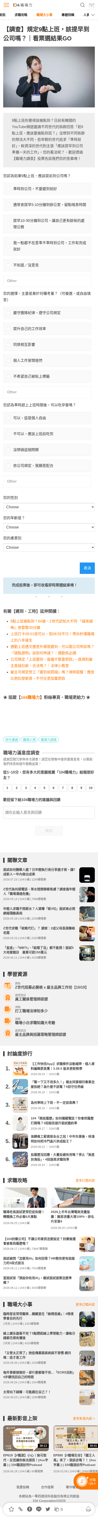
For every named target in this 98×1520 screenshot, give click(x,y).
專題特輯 (68, 15)
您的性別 (10, 498)
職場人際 (29, 739)
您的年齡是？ (14, 518)
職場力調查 (49, 739)
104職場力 (30, 697)
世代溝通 (11, 739)
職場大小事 (44, 15)
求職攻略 (21, 15)
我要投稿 (22, 1487)
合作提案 (47, 1487)
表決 (87, 568)
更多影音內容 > (84, 1418)
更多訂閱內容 (85, 1180)
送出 (49, 831)
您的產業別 (12, 538)
